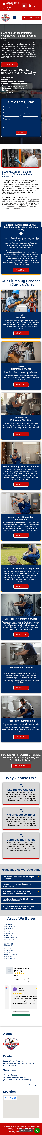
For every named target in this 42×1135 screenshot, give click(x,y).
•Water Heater (7, 80)
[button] (14, 17)
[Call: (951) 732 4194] (37, 1130)
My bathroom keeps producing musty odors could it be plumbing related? (19, 907)
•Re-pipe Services (8, 90)
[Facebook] (24, 5)
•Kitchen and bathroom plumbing (14, 84)
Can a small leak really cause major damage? (18, 878)
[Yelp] (29, 5)
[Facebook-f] (23, 1085)
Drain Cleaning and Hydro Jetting (16, 86)
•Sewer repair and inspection (13, 88)
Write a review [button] (21, 980)
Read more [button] (12, 1006)
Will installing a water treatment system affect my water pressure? (17, 892)
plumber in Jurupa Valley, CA (22, 184)
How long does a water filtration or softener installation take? (18, 900)
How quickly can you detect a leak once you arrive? (18, 885)
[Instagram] (35, 5)
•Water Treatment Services (12, 82)
